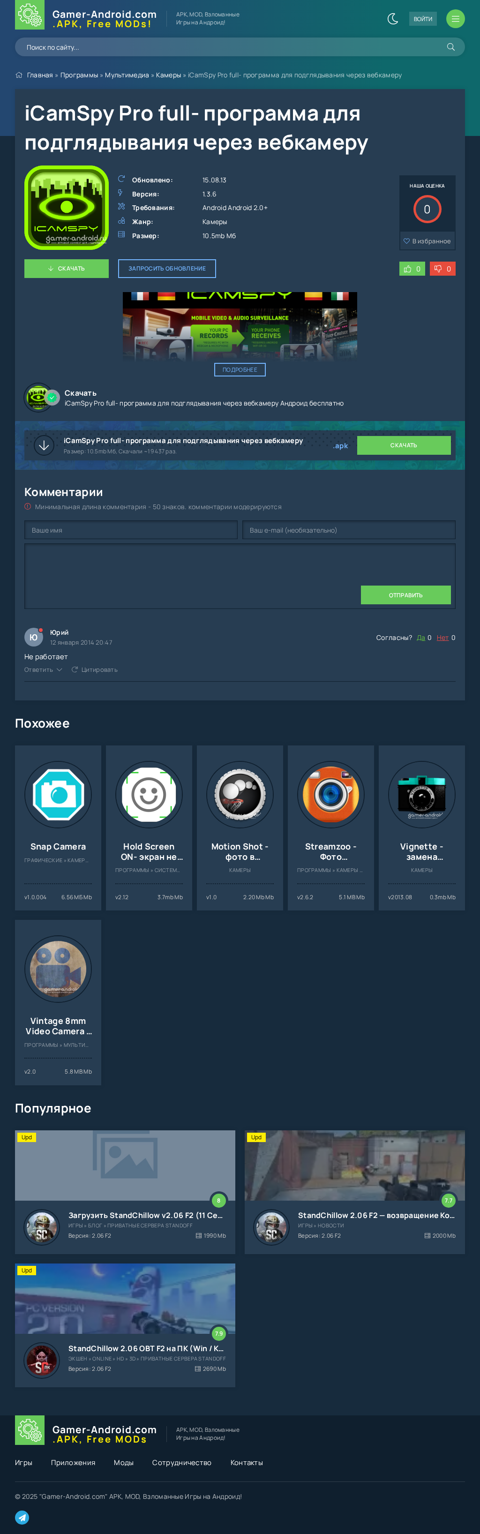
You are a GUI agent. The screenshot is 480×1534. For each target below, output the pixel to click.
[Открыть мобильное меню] (455, 18)
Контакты (247, 1462)
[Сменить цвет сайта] (393, 19)
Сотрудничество (181, 1462)
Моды (124, 1462)
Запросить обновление (167, 268)
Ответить (38, 669)
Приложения (73, 1462)
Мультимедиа (127, 74)
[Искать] (451, 47)
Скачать (71, 268)
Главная (40, 74)
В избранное (431, 241)
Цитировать (100, 669)
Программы (79, 74)
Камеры (168, 74)
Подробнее (240, 370)
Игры (23, 1462)
